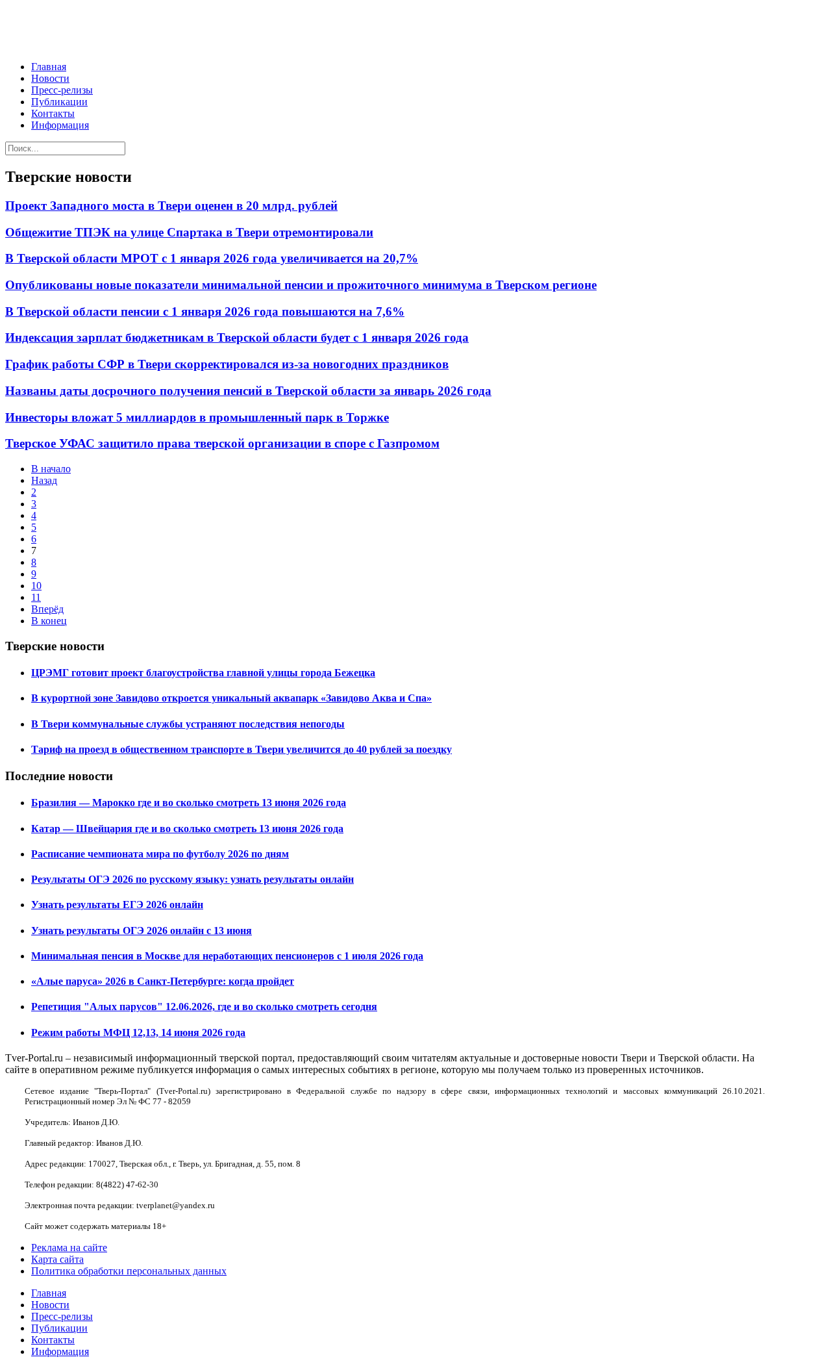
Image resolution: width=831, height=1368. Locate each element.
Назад (44, 480)
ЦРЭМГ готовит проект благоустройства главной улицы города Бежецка (203, 672)
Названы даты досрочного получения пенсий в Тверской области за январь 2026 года (248, 391)
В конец (49, 620)
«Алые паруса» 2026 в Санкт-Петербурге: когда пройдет (162, 981)
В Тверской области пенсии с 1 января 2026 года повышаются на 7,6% (204, 311)
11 (36, 597)
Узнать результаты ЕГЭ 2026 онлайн (117, 904)
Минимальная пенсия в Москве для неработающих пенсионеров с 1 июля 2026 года (227, 955)
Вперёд (47, 608)
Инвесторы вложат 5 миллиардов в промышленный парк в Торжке (197, 417)
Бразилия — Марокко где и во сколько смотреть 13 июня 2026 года (188, 802)
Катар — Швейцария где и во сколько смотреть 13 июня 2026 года (187, 828)
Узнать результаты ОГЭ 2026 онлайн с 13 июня (141, 930)
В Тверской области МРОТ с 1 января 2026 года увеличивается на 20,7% (211, 258)
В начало (51, 468)
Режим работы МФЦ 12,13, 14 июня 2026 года (138, 1032)
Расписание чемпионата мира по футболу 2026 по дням (160, 853)
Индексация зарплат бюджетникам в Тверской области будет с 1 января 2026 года (237, 337)
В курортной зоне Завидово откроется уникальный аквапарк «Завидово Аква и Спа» (231, 697)
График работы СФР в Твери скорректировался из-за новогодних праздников (227, 364)
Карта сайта (57, 1259)
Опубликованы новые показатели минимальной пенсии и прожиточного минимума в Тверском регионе (301, 285)
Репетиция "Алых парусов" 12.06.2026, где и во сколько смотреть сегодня (204, 1006)
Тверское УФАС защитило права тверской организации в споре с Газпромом (222, 443)
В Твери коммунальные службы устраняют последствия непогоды (188, 723)
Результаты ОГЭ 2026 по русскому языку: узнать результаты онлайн (192, 879)
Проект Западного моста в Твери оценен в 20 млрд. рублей (171, 205)
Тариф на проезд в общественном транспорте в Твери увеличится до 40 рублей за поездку (241, 749)
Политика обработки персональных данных (129, 1270)
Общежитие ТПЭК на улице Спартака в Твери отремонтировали (189, 232)
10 (36, 585)
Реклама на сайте (69, 1247)
